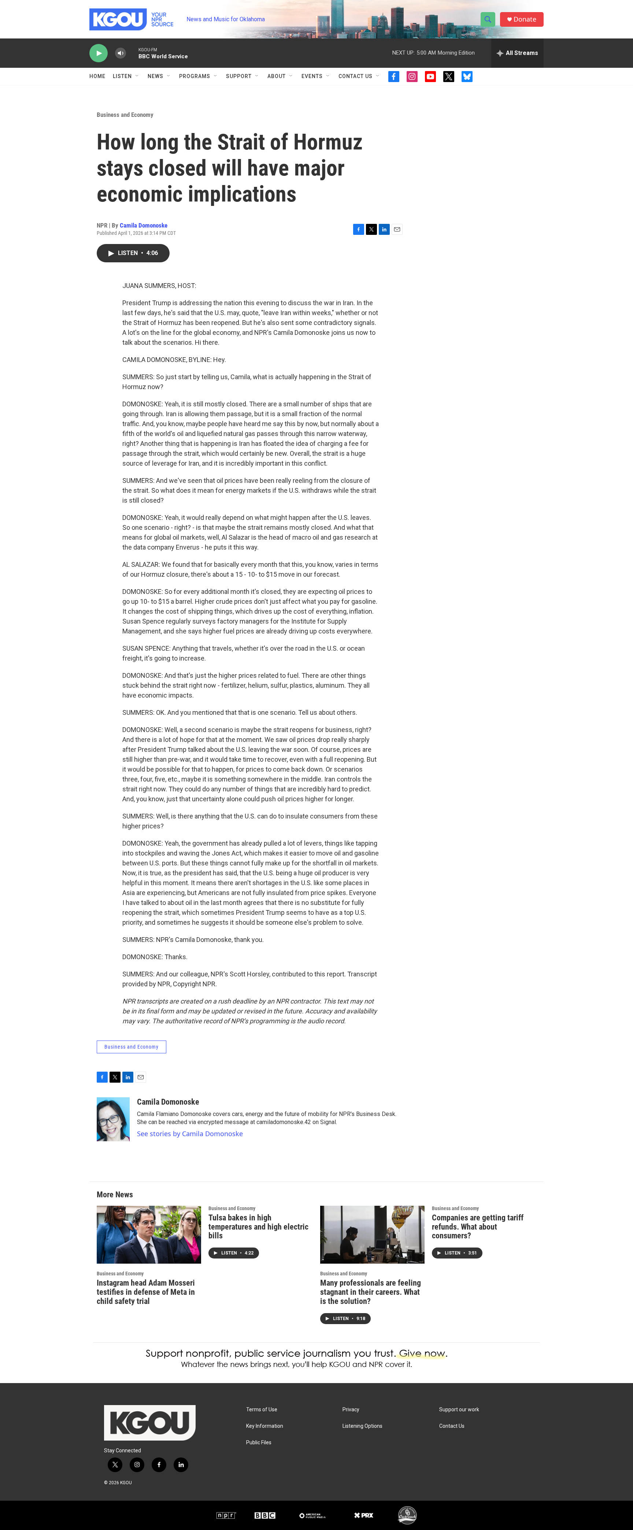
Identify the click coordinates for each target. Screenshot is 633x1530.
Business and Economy (125, 114)
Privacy (351, 1409)
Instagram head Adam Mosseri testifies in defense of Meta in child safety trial (146, 1292)
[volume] (120, 53)
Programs (194, 76)
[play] (98, 53)
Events (312, 76)
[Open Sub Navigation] (137, 76)
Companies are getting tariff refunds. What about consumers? (477, 1227)
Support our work (459, 1409)
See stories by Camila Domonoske (190, 1133)
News (155, 76)
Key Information (264, 1426)
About (276, 76)
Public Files (258, 1442)
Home (97, 76)
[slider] (132, 53)
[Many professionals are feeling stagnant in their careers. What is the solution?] (372, 1235)
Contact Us (355, 76)
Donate (525, 19)
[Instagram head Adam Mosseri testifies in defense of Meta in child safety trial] (149, 1235)
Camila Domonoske (143, 225)
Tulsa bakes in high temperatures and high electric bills (258, 1227)
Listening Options (362, 1426)
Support (239, 76)
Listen (122, 76)
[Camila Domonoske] (113, 1119)
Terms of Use (261, 1409)
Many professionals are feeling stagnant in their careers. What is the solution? (370, 1292)
